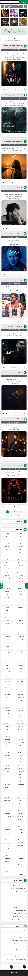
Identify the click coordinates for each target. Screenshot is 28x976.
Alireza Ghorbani (8, 105)
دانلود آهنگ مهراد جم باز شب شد (15, 326)
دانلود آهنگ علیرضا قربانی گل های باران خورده (13, 95)
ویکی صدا (10, 974)
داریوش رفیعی (7, 646)
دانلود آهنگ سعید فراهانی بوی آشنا (19, 919)
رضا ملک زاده (7, 662)
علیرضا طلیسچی (7, 739)
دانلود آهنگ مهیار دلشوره (21, 894)
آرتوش (7, 533)
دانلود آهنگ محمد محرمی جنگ (20, 913)
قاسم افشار (20, 765)
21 (4, 512)
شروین (20, 713)
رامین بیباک (7, 652)
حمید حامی (20, 642)
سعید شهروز (7, 681)
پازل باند (7, 614)
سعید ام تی (20, 681)
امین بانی (20, 591)
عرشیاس (15, 289)
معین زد (7, 832)
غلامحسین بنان (7, 749)
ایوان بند (20, 597)
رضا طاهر (20, 662)
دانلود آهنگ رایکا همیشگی (17, 372)
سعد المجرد (7, 678)
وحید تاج (7, 868)
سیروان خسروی (21, 697)
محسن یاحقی (20, 803)
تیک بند (20, 626)
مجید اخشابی (7, 787)
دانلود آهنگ (22, 53)
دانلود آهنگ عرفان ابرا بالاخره (20, 897)
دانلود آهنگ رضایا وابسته (21, 910)
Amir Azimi (6, 152)
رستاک (20, 655)
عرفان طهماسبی (7, 723)
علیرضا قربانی (12, 104)
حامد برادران (20, 630)
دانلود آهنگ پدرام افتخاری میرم (16, 465)
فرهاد (21, 758)
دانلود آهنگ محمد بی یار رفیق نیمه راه (18, 907)
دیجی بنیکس (7, 649)
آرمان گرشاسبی (21, 543)
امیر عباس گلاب (21, 585)
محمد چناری (20, 810)
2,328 (12, 515)
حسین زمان (20, 639)
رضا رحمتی (21, 659)
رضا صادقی (7, 659)
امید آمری (21, 575)
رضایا (7, 665)
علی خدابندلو (20, 726)
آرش (20, 536)
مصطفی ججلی (7, 829)
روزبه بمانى (21, 668)
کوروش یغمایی (21, 771)
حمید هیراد (20, 646)
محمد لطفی (20, 813)
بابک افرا (7, 597)
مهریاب (7, 845)
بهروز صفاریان (20, 607)
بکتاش (20, 604)
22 (18, 515)
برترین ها (22, 6)
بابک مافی (7, 601)
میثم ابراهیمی (20, 848)
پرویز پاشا (7, 620)
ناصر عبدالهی (7, 858)
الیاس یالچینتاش (20, 572)
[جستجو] (2, 2)
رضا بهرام (7, 655)
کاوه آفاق (20, 768)
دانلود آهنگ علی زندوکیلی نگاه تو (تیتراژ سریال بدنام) (15, 953)
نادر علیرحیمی (20, 855)
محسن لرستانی (7, 800)
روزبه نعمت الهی (7, 668)
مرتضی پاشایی (7, 819)
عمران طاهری (7, 745)
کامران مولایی (7, 765)
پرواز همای (21, 620)
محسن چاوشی (21, 800)
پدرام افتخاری (15, 474)
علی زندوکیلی (7, 726)
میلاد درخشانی (21, 852)
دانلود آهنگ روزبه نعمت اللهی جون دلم (18, 949)
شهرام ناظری (20, 720)
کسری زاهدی (7, 768)
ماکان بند (20, 781)
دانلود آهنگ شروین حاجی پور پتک (15, 187)
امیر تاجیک (7, 578)
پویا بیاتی (21, 623)
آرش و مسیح (7, 540)
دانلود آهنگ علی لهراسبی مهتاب (19, 946)
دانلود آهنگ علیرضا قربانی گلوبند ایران (18, 940)
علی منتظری (7, 733)
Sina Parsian (12, 244)
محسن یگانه (7, 803)
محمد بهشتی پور (7, 807)
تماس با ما (3, 6)
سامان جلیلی (20, 678)
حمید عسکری (7, 642)
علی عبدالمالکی (21, 729)
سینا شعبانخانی (21, 707)
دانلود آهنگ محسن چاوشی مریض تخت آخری (17, 934)
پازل (20, 614)
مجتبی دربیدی (7, 784)
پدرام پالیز (7, 617)
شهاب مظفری (7, 716)
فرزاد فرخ (7, 752)
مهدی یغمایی (20, 842)
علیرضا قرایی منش (20, 742)
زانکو (20, 671)
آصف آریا (20, 549)
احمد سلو (7, 562)
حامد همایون (20, 633)
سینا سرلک (7, 704)
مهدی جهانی (7, 835)
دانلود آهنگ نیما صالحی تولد (20, 904)
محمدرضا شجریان (20, 816)
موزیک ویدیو (14, 6)
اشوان (20, 569)
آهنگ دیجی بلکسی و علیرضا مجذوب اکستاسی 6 (16, 931)
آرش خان (20, 540)
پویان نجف (7, 623)
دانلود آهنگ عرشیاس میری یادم (20, 943)
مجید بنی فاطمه (7, 790)
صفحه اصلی (26, 6)
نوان (20, 861)
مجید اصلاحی (20, 790)
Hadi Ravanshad (10, 59)
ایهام (7, 594)
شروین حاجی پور (15, 196)
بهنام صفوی (20, 610)
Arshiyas (12, 291)
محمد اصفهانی (21, 807)
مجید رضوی (20, 794)
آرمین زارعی (20, 546)
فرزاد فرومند (7, 755)
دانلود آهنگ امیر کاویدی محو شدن (19, 900)
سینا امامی (7, 697)
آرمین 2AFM (7, 543)
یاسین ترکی (7, 871)
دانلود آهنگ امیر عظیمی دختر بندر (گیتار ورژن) (12, 141)
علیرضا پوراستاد (7, 736)
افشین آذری (7, 569)
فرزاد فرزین (21, 755)
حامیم (7, 633)
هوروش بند (20, 868)
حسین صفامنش (7, 639)
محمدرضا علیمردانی (7, 816)
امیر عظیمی (12, 150)
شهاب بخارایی (7, 713)
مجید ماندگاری (7, 794)
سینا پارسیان (15, 242)
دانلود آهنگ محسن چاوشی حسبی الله (18, 956)
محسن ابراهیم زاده (7, 797)
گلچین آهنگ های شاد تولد (7, 774)
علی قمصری (7, 729)
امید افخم (7, 575)
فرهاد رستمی (7, 758)
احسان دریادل (7, 556)
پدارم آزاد (20, 617)
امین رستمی (7, 591)
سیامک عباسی (21, 694)
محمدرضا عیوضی (20, 819)
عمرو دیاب (21, 749)
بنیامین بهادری (7, 604)
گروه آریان (21, 774)
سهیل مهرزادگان (7, 707)
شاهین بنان (7, 710)
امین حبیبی (20, 594)
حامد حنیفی (7, 630)
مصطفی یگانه (20, 832)
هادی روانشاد (11, 57)
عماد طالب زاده (21, 745)
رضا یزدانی (21, 665)
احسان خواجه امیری (20, 556)
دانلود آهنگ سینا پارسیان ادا (16, 234)
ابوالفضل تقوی (15, 427)
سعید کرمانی (20, 684)
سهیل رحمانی (7, 691)
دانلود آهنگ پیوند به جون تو (20, 891)
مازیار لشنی (7, 778)
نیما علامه (7, 861)
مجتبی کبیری (20, 787)
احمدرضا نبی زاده (7, 565)
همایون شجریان (7, 864)
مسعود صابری (20, 826)
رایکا (14, 381)
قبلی (24, 511)
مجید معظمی (20, 797)
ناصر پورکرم (7, 855)
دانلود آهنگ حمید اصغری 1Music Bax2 (18, 888)
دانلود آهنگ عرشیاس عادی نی (16, 280)
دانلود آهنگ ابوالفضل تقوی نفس (16, 419)
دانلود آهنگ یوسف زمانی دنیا (20, 937)
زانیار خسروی (7, 671)
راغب (21, 652)
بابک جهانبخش (21, 601)
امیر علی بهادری (21, 588)
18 (14, 512)
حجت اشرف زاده (21, 636)
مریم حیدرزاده (20, 823)
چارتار (7, 626)
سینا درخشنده (20, 704)
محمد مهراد (7, 813)
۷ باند (21, 533)
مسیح (20, 829)
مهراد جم (14, 335)
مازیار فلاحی (20, 778)
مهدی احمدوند (20, 835)
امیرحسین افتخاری (7, 588)
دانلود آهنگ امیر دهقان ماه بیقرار (19, 885)
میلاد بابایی (7, 848)
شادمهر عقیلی (20, 710)
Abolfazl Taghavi (12, 429)
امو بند (7, 572)
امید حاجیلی (20, 578)
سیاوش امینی (7, 694)
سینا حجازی (7, 700)
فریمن (7, 761)
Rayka (11, 383)
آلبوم (10, 6)
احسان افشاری (20, 552)
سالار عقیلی (20, 675)
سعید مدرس (20, 688)
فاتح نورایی (20, 752)
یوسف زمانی (20, 874)
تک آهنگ (18, 6)
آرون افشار (7, 546)
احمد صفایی (20, 565)
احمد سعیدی (20, 562)
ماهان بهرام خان (21, 784)
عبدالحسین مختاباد (20, 723)
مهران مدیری (20, 845)
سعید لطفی (7, 684)
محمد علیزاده (7, 810)
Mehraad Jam (10, 337)
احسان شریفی (20, 559)
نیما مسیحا (20, 864)
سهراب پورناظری (21, 691)
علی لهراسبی (20, 733)
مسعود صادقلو (7, 826)
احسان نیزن (7, 559)
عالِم (7, 720)
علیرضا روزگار (20, 739)
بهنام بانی (7, 607)
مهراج (7, 852)
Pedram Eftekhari (12, 476)
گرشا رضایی (7, 771)
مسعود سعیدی (7, 823)
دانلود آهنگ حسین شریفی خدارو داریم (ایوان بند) (16, 959)
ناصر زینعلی (21, 858)
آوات (7, 549)
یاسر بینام (21, 871)
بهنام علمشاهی (7, 610)
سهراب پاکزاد (7, 688)
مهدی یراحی (7, 839)
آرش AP (7, 536)
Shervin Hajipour (12, 198)
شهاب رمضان (20, 716)
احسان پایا (7, 552)
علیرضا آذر (21, 736)
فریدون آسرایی (21, 761)
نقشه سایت (7, 6)
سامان (7, 675)
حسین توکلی (7, 636)
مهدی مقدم (20, 839)
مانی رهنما (7, 781)
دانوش (20, 649)
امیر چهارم (21, 581)
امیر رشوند (7, 581)
